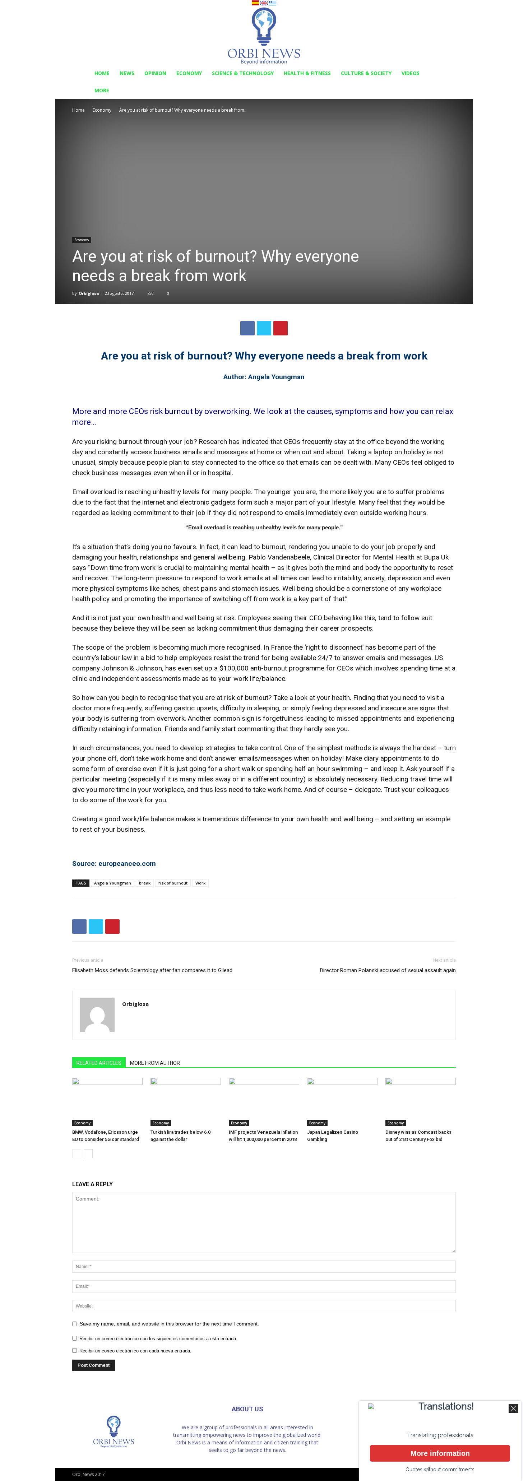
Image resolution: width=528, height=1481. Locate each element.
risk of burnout (172, 883)
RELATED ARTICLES (99, 1063)
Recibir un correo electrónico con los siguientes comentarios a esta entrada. (158, 1338)
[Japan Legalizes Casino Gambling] (342, 1102)
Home (102, 73)
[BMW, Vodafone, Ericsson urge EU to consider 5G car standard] (107, 1102)
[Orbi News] (264, 36)
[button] (447, 73)
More (101, 90)
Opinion (155, 73)
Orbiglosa (89, 293)
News (127, 73)
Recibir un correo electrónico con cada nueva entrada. (135, 1351)
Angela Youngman (112, 883)
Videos (411, 73)
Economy (189, 73)
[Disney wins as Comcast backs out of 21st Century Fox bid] (420, 1102)
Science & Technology (243, 73)
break (144, 883)
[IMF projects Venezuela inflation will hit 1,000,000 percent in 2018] (264, 1102)
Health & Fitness (307, 73)
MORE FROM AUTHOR (155, 1063)
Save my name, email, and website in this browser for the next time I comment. (169, 1324)
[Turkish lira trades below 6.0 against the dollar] (185, 1102)
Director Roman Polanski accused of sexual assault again (388, 970)
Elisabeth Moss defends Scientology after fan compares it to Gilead (152, 970)
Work (200, 883)
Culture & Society (366, 73)
